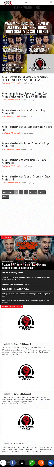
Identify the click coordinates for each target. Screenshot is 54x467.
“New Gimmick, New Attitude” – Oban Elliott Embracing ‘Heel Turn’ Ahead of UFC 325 (26, 279)
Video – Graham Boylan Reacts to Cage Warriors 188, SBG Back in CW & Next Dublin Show (25, 78)
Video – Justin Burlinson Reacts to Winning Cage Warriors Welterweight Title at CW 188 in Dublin (24, 95)
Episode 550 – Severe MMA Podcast (16, 284)
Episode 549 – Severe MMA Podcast (16, 289)
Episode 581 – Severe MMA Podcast (16, 394)
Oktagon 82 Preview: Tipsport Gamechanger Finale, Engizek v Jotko (26, 295)
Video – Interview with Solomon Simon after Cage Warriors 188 (25, 145)
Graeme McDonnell (12, 83)
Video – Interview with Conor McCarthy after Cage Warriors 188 (26, 178)
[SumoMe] (51, 463)
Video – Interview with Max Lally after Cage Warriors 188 (27, 128)
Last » (5, 197)
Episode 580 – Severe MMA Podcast (16, 443)
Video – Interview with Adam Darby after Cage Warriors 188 (24, 161)
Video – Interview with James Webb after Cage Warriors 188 (24, 112)
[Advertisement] (27, 218)
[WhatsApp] (32, 463)
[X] (22, 463)
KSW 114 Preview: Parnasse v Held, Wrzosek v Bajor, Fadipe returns (25, 302)
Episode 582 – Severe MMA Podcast (16, 344)
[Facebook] (13, 463)
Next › (42, 192)
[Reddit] (41, 463)
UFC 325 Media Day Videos (12, 273)
